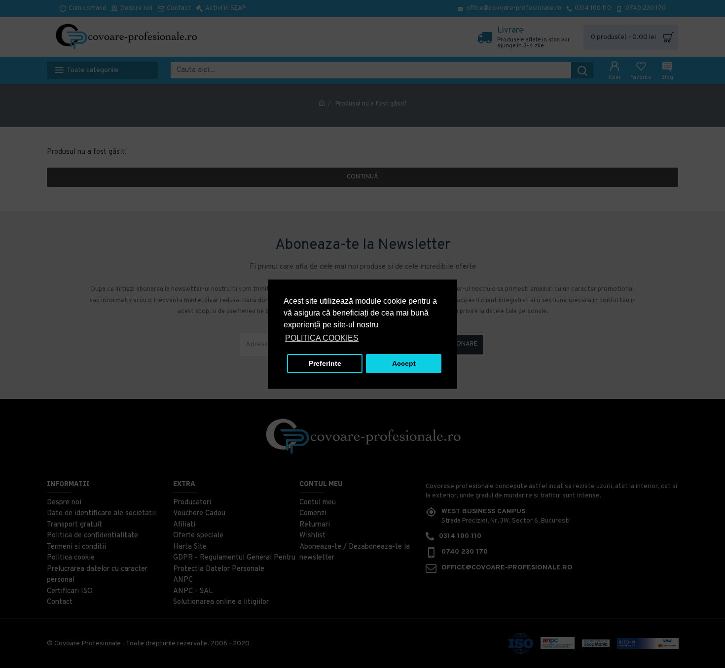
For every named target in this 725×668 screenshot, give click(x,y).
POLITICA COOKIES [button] (322, 338)
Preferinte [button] (325, 363)
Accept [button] (404, 363)
